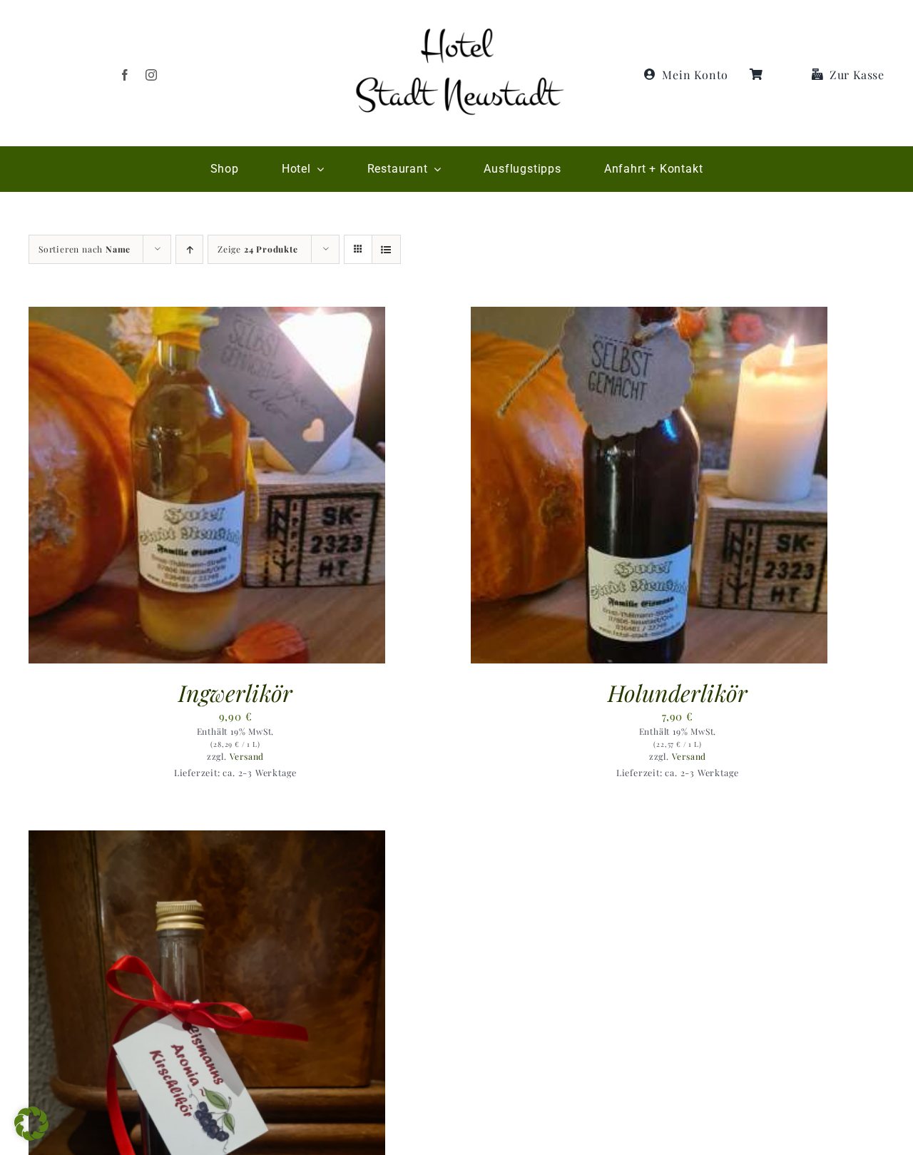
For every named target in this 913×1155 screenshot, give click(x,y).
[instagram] (152, 75)
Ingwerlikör (235, 692)
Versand (247, 756)
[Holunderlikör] (649, 315)
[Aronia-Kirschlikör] (207, 839)
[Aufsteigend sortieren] (189, 249)
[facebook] (125, 75)
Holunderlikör (678, 692)
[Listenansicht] (386, 249)
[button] (31, 1123)
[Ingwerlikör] (207, 315)
